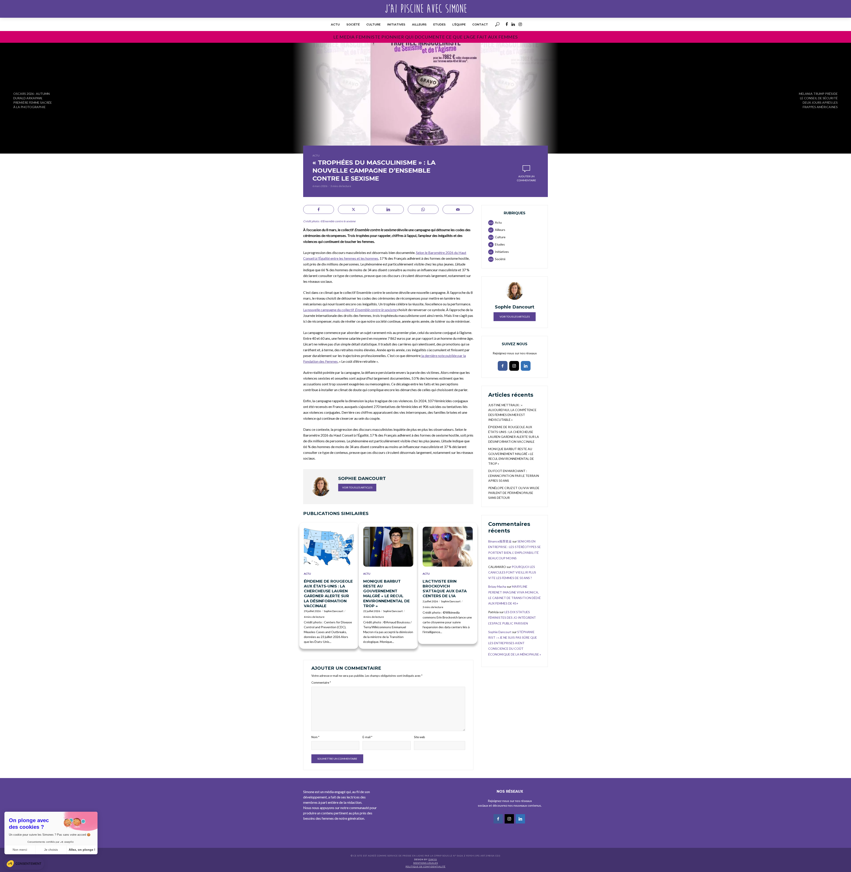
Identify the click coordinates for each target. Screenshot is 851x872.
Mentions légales (425, 863)
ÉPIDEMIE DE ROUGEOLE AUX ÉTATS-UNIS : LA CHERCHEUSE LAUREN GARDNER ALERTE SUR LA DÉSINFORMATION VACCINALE (328, 593)
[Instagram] (514, 366)
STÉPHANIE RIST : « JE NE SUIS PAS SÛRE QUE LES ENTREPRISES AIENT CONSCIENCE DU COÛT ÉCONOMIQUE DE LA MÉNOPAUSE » (514, 643)
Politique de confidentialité (425, 866)
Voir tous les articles (357, 487)
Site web (419, 737)
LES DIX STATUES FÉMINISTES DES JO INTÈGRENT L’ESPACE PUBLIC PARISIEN (512, 617)
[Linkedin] (526, 366)
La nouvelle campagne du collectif (349, 310)
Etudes (439, 24)
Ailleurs (419, 24)
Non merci (20, 849)
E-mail (367, 737)
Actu (335, 24)
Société (353, 24)
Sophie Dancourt (333, 611)
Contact (480, 24)
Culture (373, 24)
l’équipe (459, 24)
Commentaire (321, 682)
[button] (24, 864)
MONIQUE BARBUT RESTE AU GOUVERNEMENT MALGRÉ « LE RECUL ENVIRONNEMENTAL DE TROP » (386, 593)
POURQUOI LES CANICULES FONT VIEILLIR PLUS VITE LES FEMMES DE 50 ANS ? (512, 572)
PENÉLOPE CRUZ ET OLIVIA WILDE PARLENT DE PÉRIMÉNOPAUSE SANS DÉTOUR (513, 492)
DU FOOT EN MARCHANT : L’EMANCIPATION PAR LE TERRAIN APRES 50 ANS (513, 475)
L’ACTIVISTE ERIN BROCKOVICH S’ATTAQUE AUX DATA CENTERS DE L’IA (445, 588)
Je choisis (51, 849)
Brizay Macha (497, 586)
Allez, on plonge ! (82, 849)
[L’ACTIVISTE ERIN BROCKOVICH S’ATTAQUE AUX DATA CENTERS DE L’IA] (448, 547)
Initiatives (396, 24)
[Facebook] (502, 366)
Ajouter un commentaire (526, 178)
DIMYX (432, 859)
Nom (315, 737)
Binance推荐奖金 (500, 541)
